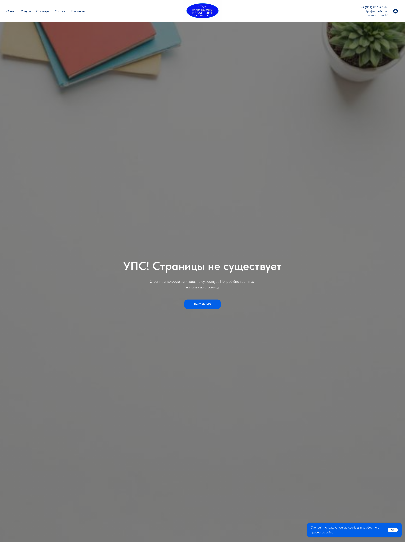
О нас (11, 11)
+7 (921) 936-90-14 (374, 7)
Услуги (26, 11)
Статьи (60, 11)
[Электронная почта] (395, 11)
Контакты (78, 11)
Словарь (42, 11)
